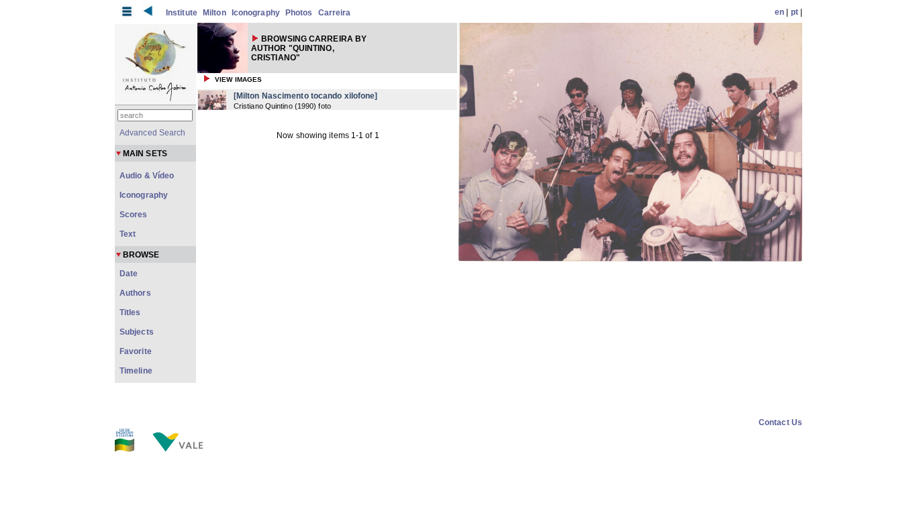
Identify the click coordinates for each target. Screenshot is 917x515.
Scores (133, 214)
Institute (181, 12)
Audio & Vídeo (146, 175)
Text (127, 234)
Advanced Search (152, 132)
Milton (214, 12)
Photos (299, 12)
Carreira (334, 12)
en (779, 12)
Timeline (135, 371)
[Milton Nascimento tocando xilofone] (306, 96)
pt (794, 12)
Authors (135, 293)
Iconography (256, 12)
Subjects (136, 332)
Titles (130, 312)
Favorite (135, 351)
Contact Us (780, 422)
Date (128, 273)
